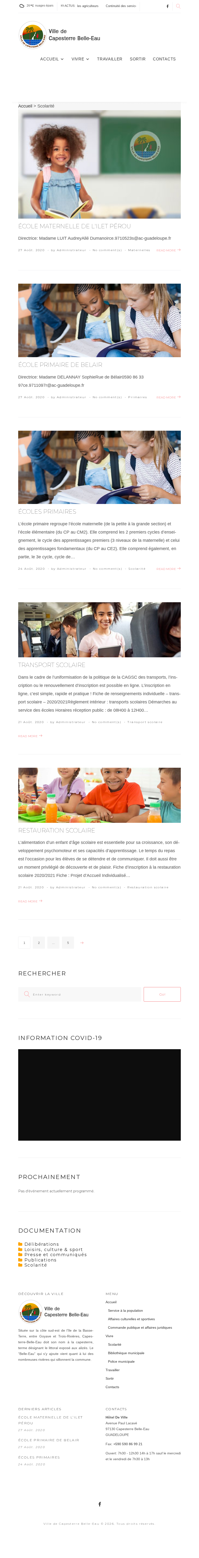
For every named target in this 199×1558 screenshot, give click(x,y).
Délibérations (42, 1244)
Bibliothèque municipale (126, 1353)
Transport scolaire (51, 664)
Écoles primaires (47, 511)
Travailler (110, 59)
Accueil (49, 59)
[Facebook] (167, 6)
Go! (162, 994)
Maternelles (139, 250)
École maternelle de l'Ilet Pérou (74, 226)
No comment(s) (107, 250)
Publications (41, 1260)
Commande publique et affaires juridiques (140, 1327)
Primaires (137, 397)
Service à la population (125, 1310)
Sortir (138, 59)
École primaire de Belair (60, 364)
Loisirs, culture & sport (54, 1249)
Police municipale (121, 1361)
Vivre (78, 59)
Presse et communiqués (56, 1254)
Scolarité (137, 568)
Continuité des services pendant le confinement (107, 6)
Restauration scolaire (56, 830)
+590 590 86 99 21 (127, 1444)
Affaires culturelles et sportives (131, 1319)
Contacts (164, 59)
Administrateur (72, 250)
